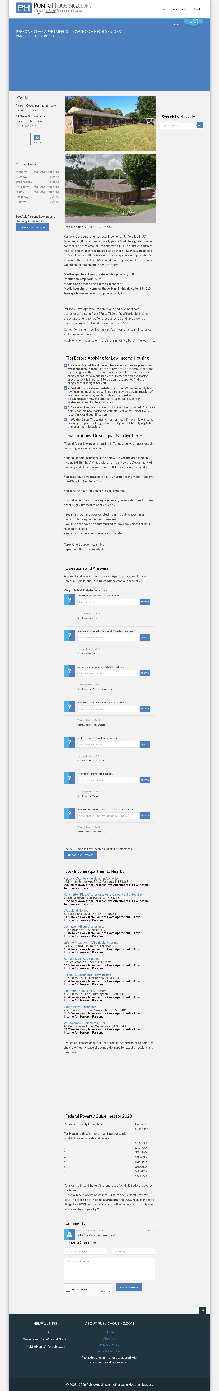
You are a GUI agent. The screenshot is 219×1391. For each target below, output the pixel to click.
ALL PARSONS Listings (32, 227)
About (197, 9)
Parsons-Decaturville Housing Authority (91, 878)
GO (200, 125)
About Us (109, 1338)
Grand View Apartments (80, 1007)
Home (164, 9)
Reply (151, 1230)
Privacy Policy (109, 1345)
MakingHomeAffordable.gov (45, 1346)
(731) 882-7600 (26, 126)
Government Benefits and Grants (45, 1339)
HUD (45, 1332)
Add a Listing (180, 9)
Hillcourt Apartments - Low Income (87, 974)
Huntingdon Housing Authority (85, 990)
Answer (145, 602)
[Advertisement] (109, 68)
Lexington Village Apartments (84, 926)
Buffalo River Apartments (81, 958)
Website (37, 142)
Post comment (129, 1287)
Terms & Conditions (109, 1351)
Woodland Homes (76, 910)
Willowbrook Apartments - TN (84, 1023)
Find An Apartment (193, 21)
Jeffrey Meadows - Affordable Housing (91, 942)
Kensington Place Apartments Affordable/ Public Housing (103, 894)
